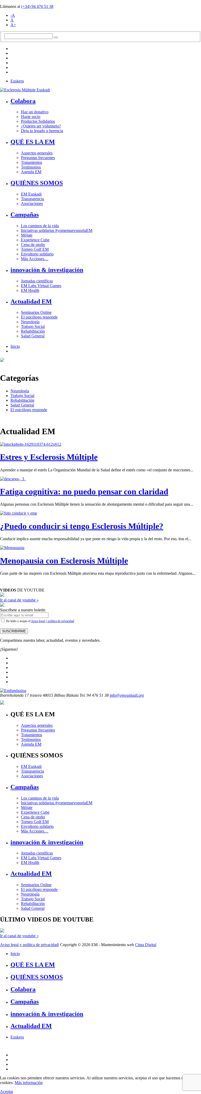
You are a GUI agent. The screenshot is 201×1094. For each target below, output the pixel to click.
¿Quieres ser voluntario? (41, 126)
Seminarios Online (36, 312)
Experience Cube (35, 240)
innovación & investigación (46, 269)
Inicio (15, 346)
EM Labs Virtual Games (41, 285)
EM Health (30, 290)
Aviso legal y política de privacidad (52, 621)
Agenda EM (31, 172)
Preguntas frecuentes (38, 157)
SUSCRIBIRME (14, 631)
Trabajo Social (33, 326)
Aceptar (6, 1091)
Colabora (23, 101)
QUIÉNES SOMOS (36, 183)
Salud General (32, 336)
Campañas (24, 214)
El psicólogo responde (39, 317)
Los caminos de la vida (40, 226)
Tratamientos (31, 162)
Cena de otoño (33, 244)
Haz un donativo (34, 112)
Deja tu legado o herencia (42, 131)
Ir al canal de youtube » (19, 600)
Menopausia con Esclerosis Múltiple (64, 560)
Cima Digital (145, 944)
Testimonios (31, 167)
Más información (29, 1082)
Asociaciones (32, 203)
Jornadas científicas (37, 281)
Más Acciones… (34, 258)
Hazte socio (30, 116)
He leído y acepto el (39, 621)
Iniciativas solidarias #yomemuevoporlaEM (56, 230)
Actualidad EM (31, 301)
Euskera (17, 81)
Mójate (26, 235)
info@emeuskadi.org (127, 695)
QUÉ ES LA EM (32, 141)
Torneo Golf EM (35, 249)
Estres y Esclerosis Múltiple (49, 457)
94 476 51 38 (37, 6)
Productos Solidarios (38, 121)
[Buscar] (56, 37)
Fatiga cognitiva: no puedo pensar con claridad (84, 491)
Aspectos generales (37, 153)
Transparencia (32, 199)
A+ (13, 25)
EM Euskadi (31, 194)
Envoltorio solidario (37, 254)
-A (12, 15)
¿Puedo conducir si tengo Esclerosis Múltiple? (81, 526)
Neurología (30, 322)
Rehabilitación (33, 331)
